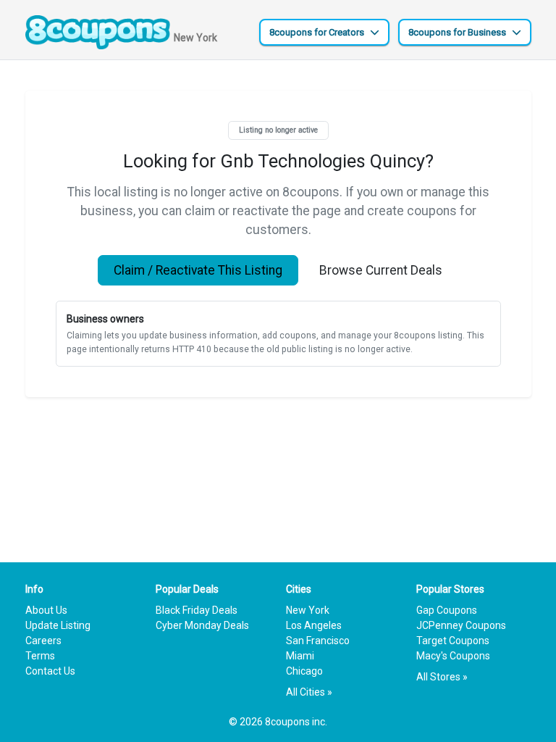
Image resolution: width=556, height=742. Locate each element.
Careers (43, 640)
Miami (300, 656)
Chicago (304, 671)
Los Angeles (314, 625)
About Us (46, 610)
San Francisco (318, 640)
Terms (40, 656)
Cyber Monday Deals (202, 625)
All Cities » (309, 692)
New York (307, 610)
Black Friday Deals (196, 610)
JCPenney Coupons (461, 625)
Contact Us (50, 671)
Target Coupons (452, 640)
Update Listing (57, 625)
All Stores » (442, 677)
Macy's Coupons (453, 656)
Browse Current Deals (380, 270)
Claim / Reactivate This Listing (198, 270)
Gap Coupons (446, 610)
